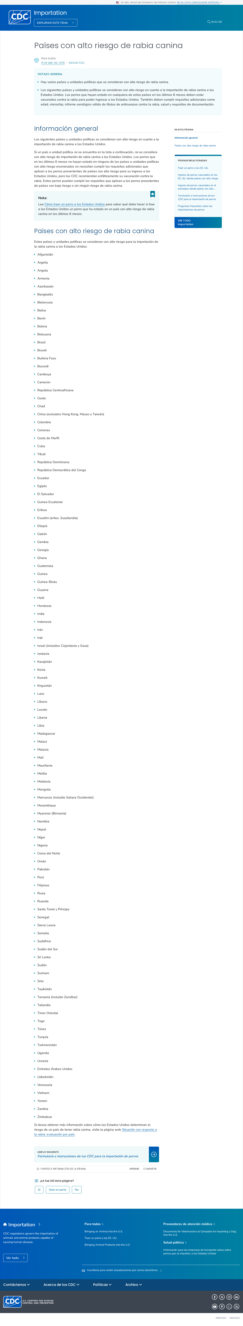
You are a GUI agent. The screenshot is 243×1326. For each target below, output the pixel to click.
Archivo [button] (132, 1284)
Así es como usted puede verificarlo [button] (198, 2)
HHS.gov (221, 1318)
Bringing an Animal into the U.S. (103, 1231)
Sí (39, 1190)
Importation (50, 13)
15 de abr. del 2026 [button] (53, 63)
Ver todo (13, 1258)
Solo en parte (57, 1190)
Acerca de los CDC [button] (60, 1284)
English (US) (76, 63)
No (77, 1190)
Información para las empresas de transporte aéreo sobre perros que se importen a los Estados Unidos (197, 1251)
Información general (186, 137)
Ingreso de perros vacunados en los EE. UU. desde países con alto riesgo (198, 176)
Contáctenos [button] (15, 1284)
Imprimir (134, 1169)
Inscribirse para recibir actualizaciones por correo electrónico (122, 1270)
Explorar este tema (53, 23)
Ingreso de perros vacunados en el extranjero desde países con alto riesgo (197, 187)
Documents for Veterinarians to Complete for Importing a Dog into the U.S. (199, 1233)
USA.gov (234, 1318)
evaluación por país (60, 1134)
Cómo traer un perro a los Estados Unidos (74, 204)
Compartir (150, 1169)
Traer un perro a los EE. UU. (193, 168)
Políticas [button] (101, 1284)
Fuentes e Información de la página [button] (63, 1169)
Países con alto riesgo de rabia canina (195, 145)
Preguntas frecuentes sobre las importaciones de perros (195, 207)
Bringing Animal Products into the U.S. (107, 1245)
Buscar (217, 22)
